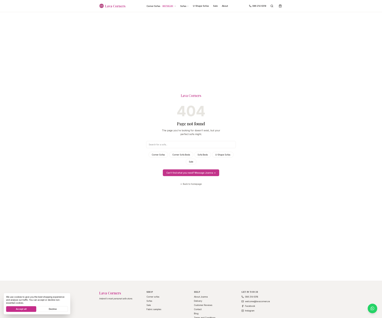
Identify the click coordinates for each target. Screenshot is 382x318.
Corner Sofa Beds (181, 154)
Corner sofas (153, 296)
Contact (198, 309)
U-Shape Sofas (201, 6)
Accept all (21, 309)
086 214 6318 (259, 6)
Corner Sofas (160, 6)
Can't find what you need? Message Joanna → (191, 172)
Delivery (198, 301)
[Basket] (280, 6)
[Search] (272, 6)
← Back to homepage (191, 184)
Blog (196, 313)
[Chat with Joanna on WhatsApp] (372, 308)
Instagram (249, 310)
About (225, 6)
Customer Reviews (203, 305)
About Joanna (201, 296)
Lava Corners (191, 95)
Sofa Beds (203, 154)
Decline (53, 309)
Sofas (183, 6)
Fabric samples (154, 309)
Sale (215, 6)
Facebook (250, 306)
